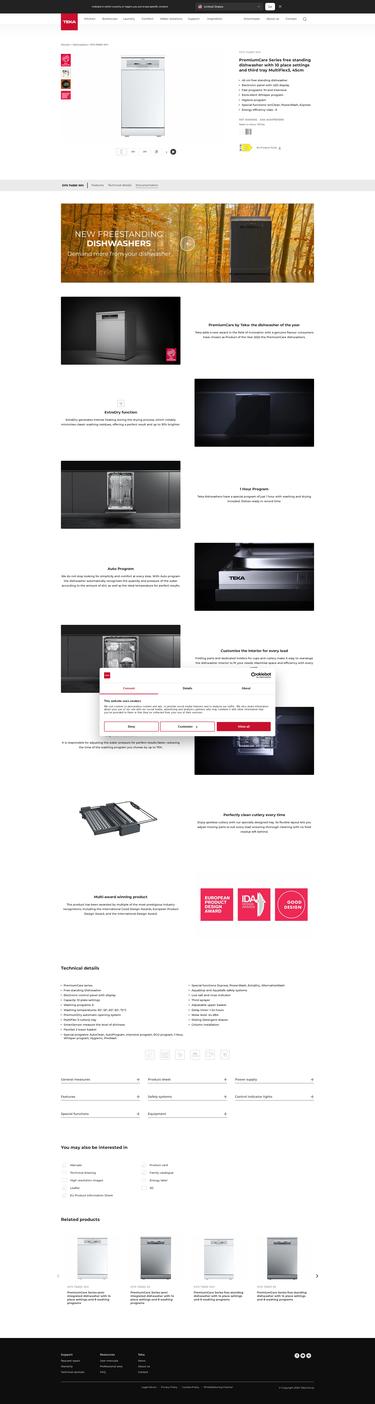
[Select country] (312, 19)
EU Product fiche (267, 147)
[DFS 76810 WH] (219, 1258)
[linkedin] (308, 1355)
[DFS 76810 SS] (282, 1258)
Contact (291, 19)
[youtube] (302, 1355)
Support (194, 19)
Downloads (252, 19)
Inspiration (214, 19)
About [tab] (246, 688)
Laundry (129, 19)
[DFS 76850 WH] (92, 1258)
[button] (229, 7)
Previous (58, 1276)
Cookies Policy (190, 1387)
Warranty (67, 1366)
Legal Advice (149, 1387)
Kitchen (90, 19)
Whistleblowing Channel (218, 1387)
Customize (185, 726)
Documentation (147, 185)
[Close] (280, 6)
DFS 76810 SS (266, 1287)
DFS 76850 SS (140, 1287)
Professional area (111, 1366)
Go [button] (270, 6)
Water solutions (171, 19)
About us (272, 19)
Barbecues (109, 19)
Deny (131, 726)
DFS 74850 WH (73, 185)
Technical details (119, 185)
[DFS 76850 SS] (156, 1258)
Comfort (147, 19)
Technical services (72, 1372)
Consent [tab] (129, 688)
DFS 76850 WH (78, 1287)
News (142, 1360)
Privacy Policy (169, 1387)
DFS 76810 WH (204, 1287)
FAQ (103, 1372)
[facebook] (297, 1355)
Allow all (244, 726)
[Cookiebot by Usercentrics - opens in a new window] (254, 675)
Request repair (70, 1360)
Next (166, 152)
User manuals (109, 1360)
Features (97, 185)
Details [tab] (187, 688)
